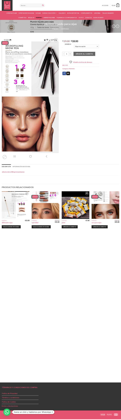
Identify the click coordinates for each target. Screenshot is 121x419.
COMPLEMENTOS (86, 13)
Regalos (31, 17)
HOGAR (38, 13)
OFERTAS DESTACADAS (26, 13)
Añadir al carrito (84, 54)
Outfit (81, 17)
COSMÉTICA (22, 17)
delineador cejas (7, 223)
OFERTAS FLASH (11, 13)
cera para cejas (96, 223)
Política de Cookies (9, 402)
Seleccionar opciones (11, 226)
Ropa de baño (98, 17)
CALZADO (62, 13)
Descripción (6, 166)
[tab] (6, 166)
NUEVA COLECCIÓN (48, 13)
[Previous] (2, 286)
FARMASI (39, 17)
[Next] (119, 286)
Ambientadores (49, 17)
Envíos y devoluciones (10, 406)
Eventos (88, 17)
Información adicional (21, 166)
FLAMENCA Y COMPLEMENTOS (67, 17)
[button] (6, 412)
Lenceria (97, 13)
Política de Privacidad (9, 393)
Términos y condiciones (10, 398)
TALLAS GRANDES (108, 13)
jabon (63, 223)
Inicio (55, 29)
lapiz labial (35, 223)
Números (68, 44)
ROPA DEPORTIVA (73, 13)
